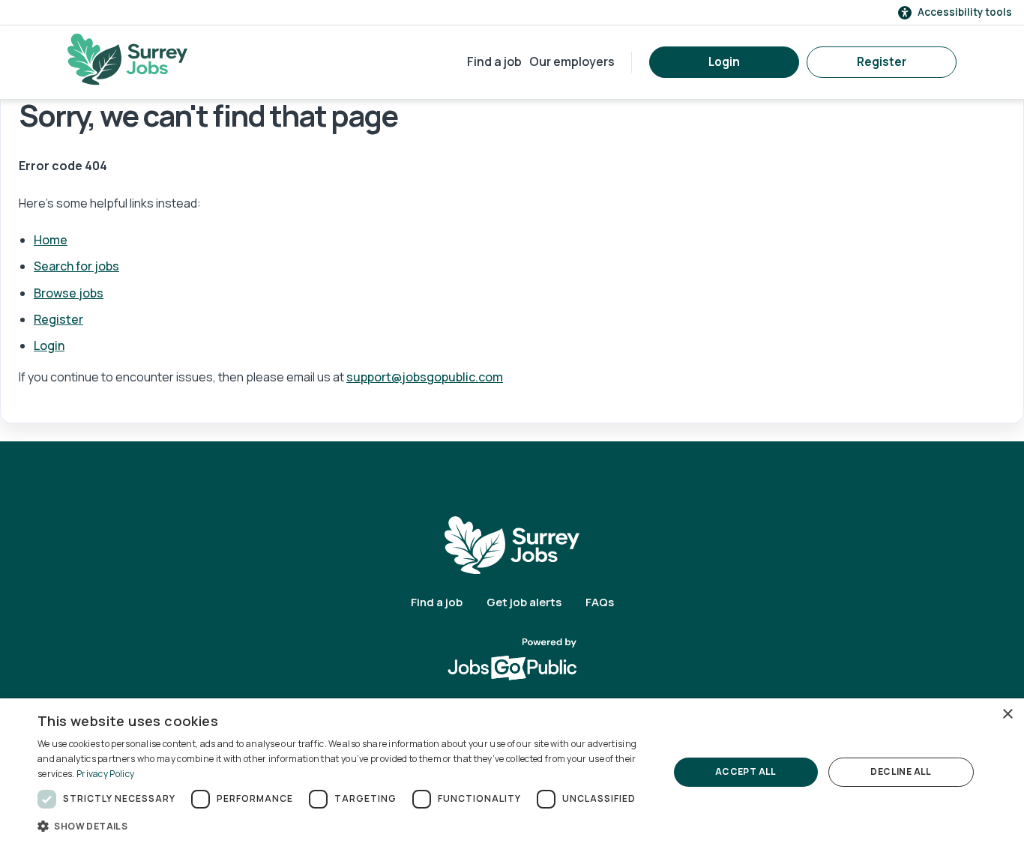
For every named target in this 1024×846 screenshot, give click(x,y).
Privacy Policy (105, 773)
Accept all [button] (746, 771)
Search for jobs (76, 266)
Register (881, 62)
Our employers (572, 61)
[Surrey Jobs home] (512, 544)
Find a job (494, 61)
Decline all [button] (900, 771)
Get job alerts (524, 602)
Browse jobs (68, 293)
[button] (343, 826)
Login (724, 62)
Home (50, 240)
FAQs (599, 602)
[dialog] (512, 772)
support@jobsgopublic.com (424, 377)
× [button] (1007, 714)
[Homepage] (127, 59)
